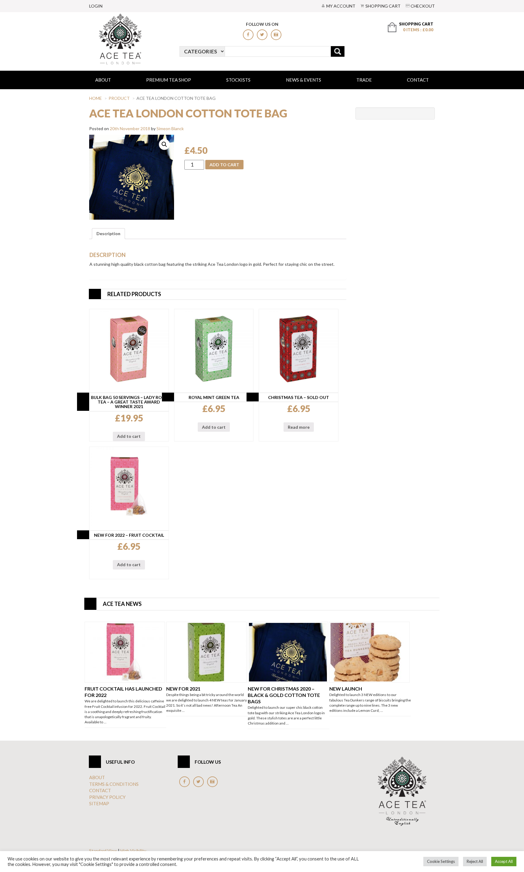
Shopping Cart (383, 5)
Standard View (103, 850)
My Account (340, 5)
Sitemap (99, 803)
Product (119, 98)
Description (108, 233)
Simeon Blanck (170, 128)
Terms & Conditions (114, 784)
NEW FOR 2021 (183, 688)
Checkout (423, 5)
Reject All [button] (475, 861)
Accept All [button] (504, 861)
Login (95, 5)
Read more (299, 427)
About (103, 80)
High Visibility (133, 850)
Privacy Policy (107, 797)
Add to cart (224, 164)
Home (95, 98)
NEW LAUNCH (345, 688)
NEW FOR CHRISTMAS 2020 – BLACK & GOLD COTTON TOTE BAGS (284, 695)
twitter (262, 34)
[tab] (108, 233)
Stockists (238, 80)
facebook (248, 34)
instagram (276, 34)
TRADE (364, 80)
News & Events (303, 80)
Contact (418, 80)
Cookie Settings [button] (441, 861)
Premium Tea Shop (168, 80)
